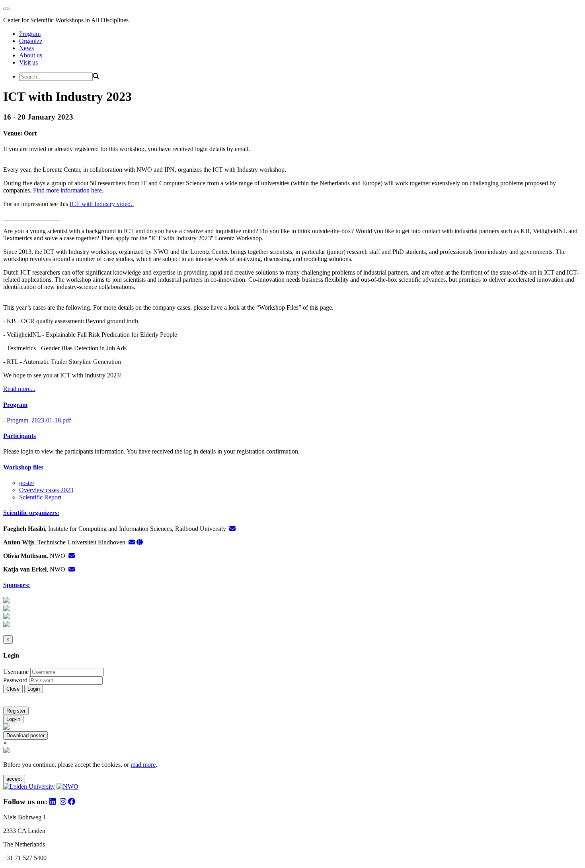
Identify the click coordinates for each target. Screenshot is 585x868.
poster (26, 482)
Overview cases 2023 (46, 490)
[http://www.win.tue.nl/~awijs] (139, 542)
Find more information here (67, 190)
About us (30, 55)
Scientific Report (40, 497)
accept (14, 779)
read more (143, 764)
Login (33, 689)
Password (15, 680)
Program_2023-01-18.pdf (39, 420)
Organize (30, 40)
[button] (292, 404)
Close (13, 689)
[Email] (232, 528)
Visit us (28, 62)
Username (16, 671)
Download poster (25, 735)
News (26, 48)
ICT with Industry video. (102, 203)
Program (30, 33)
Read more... (19, 388)
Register (15, 711)
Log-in (13, 719)
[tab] (292, 404)
